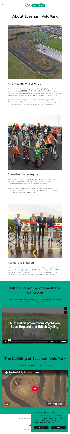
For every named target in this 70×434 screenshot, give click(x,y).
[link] (35, 4)
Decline (41, 427)
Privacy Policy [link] (29, 429)
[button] (6, 4)
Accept (58, 427)
